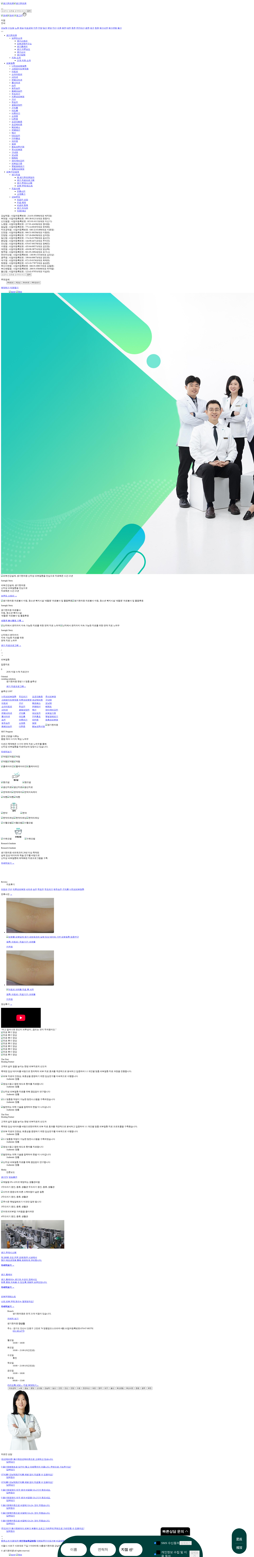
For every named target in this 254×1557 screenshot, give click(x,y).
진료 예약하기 (31, 1385)
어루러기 (16, 113)
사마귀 (15, 77)
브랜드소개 (17, 38)
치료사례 (16, 188)
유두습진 (16, 88)
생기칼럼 (21, 55)
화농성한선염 (18, 147)
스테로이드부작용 (20, 69)
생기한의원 (11, 35)
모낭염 (15, 155)
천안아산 (80, 28)
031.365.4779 (18, 1331)
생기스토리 (22, 41)
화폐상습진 (17, 91)
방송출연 (13, 1177)
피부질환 (10, 63)
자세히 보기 (13, 1318)
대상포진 (16, 136)
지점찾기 (14, 288)
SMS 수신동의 (170, 1543)
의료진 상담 (22, 200)
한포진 (15, 102)
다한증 (15, 119)
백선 (14, 133)
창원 (97, 28)
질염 (14, 144)
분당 (50, 28)
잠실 (22, 28)
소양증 (15, 116)
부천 (64, 28)
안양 (40, 28)
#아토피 (10, 283)
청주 (73, 28)
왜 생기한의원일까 (25, 177)
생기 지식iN (22, 208)
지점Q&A (21, 211)
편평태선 (16, 130)
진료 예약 (21, 202)
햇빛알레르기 (18, 166)
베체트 (15, 158)
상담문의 (16, 197)
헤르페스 (16, 127)
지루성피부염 (18, 97)
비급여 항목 (22, 205)
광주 (87, 28)
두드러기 (16, 94)
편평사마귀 (17, 80)
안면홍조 (16, 138)
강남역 (4, 28)
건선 (14, 99)
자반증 (15, 141)
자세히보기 (6, 752)
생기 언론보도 (23, 49)
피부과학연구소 (24, 44)
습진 (14, 85)
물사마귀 (16, 83)
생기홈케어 (22, 46)
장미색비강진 (18, 161)
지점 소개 (16, 58)
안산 (54, 28)
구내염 (15, 152)
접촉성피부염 (18, 169)
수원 (59, 28)
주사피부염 (17, 149)
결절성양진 (17, 105)
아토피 (15, 71)
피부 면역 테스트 (25, 186)
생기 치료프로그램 (25, 180)
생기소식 (21, 52)
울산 (119, 28)
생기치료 (16, 175)
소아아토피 (17, 74)
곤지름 (15, 108)
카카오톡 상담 (15, 1385)
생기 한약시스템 (24, 183)
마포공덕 (28, 28)
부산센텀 (112, 28)
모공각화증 (17, 122)
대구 (92, 28)
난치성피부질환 (19, 66)
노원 (17, 28)
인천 (35, 28)
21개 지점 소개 (24, 60)
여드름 (15, 110)
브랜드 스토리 (9, 596)
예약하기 (5, 288)
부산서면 (103, 28)
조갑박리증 (17, 124)
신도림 (11, 28)
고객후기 (21, 194)
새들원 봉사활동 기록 (12, 620)
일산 (45, 28)
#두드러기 (36, 283)
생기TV (4, 1177)
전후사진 (21, 191)
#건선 (18, 283)
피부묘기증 (17, 163)
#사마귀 (26, 283)
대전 (69, 28)
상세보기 (186, 1542)
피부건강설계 (12, 172)
